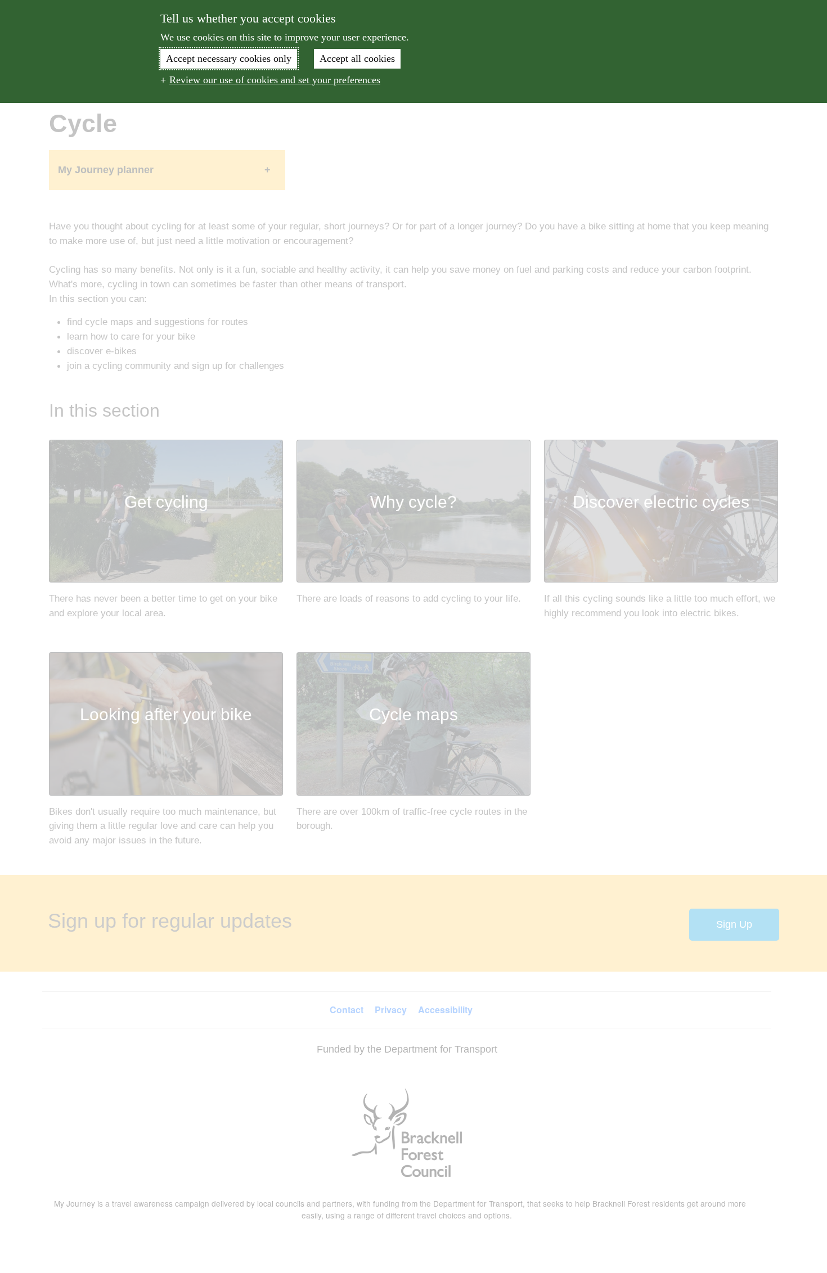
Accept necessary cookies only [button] (228, 58)
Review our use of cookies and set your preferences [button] (274, 79)
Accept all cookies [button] (357, 58)
